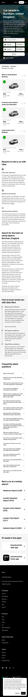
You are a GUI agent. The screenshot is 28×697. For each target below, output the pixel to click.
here (19, 688)
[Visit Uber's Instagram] (10, 668)
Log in (15, 2)
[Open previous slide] (22, 76)
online (12, 203)
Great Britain (5, 66)
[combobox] (15, 40)
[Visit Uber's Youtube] (6, 668)
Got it (23, 693)
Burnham (13, 66)
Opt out (17, 693)
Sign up (21, 2)
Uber (3, 2)
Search (14, 54)
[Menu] (26, 2)
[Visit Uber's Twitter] (13, 668)
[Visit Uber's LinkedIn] (2, 668)
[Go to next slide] (25, 76)
